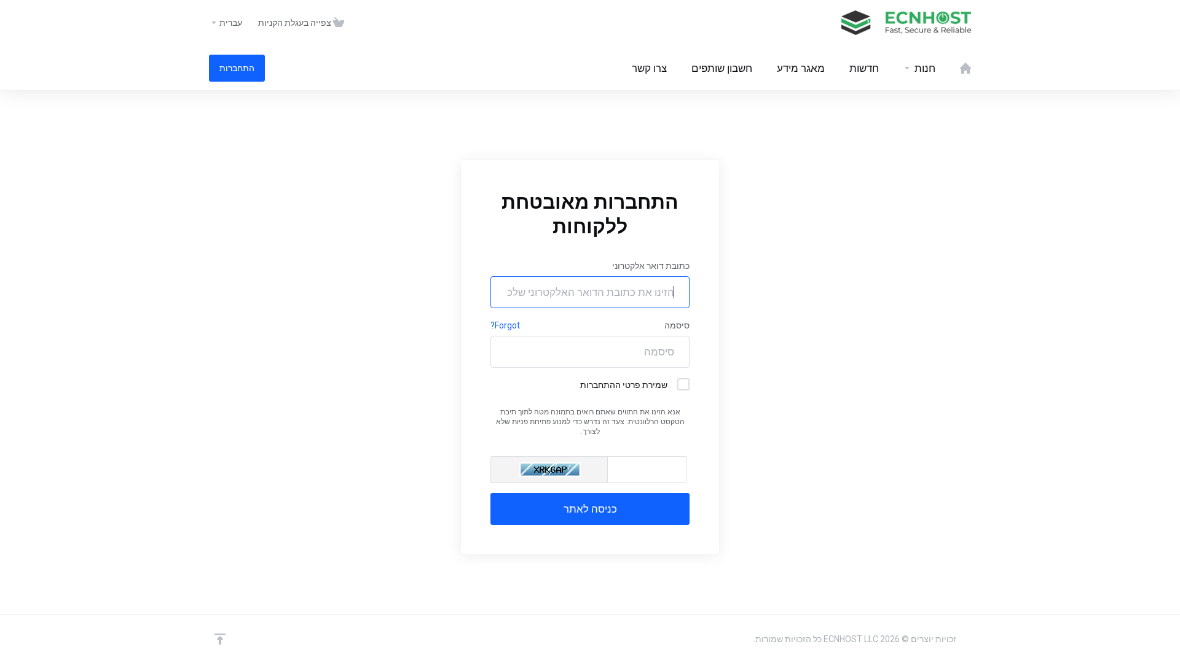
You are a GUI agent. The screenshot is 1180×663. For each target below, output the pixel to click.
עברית (230, 23)
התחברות (236, 68)
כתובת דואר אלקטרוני (651, 266)
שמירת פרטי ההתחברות (623, 385)
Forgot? (505, 325)
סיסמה (677, 325)
